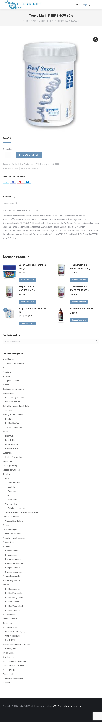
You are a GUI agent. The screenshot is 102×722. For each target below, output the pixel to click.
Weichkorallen (11, 504)
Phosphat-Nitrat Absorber (14, 538)
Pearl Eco (9, 419)
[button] (95, 39)
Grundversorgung (12, 636)
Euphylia (11, 487)
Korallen (6, 474)
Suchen (96, 341)
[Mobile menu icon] (96, 4)
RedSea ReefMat (12, 423)
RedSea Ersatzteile (13, 593)
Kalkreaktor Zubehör (11, 470)
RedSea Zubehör (12, 610)
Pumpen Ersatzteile (11, 576)
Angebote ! (7, 372)
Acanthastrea (14, 482)
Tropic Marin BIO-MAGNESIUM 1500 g (80, 267)
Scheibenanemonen (16, 508)
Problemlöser (8, 542)
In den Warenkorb (28, 155)
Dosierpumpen (11, 551)
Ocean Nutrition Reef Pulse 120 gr (32, 267)
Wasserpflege (9, 670)
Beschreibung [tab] (9, 196)
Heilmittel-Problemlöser (13, 457)
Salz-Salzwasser (10, 614)
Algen (5, 368)
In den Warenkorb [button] (27, 280)
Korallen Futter (17, 164)
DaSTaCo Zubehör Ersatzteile (16, 406)
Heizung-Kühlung (10, 465)
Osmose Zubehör (13, 534)
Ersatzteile (7, 410)
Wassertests (8, 674)
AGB (54, 706)
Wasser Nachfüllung (14, 521)
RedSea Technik (12, 602)
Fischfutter (10, 436)
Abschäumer (8, 359)
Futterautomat (11, 444)
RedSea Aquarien (12, 589)
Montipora (12, 499)
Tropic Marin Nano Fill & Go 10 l (32, 310)
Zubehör (6, 682)
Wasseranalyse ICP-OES (13, 665)
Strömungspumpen (13, 572)
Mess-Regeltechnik (11, 517)
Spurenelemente (10, 627)
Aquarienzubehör (12, 380)
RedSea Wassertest (14, 606)
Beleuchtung (8, 393)
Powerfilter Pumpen (14, 563)
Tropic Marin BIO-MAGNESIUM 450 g (79, 288)
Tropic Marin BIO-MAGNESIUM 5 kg (27, 288)
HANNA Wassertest (14, 678)
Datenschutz (63, 706)
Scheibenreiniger (10, 619)
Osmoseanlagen (10, 529)
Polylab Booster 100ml (81, 308)
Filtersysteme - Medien (13, 414)
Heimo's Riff (8, 461)
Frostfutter (10, 440)
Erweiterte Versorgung (15, 631)
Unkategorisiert (9, 657)
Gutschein (7, 453)
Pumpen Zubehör (12, 568)
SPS (7, 495)
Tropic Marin (28, 164)
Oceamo (6, 525)
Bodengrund (10, 648)
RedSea (6, 585)
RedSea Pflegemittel (14, 597)
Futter (17, 168)
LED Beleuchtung (12, 402)
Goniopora (12, 491)
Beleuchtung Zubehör (14, 397)
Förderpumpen (11, 555)
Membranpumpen (13, 559)
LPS (7, 478)
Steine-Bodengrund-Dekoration (16, 644)
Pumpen (6, 546)
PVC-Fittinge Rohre (11, 580)
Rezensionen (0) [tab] (10, 203)
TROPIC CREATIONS (14, 427)
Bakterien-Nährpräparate (13, 389)
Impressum (76, 706)
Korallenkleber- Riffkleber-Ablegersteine (20, 512)
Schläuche (7, 623)
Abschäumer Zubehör (14, 363)
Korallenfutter (25, 168)
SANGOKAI (10, 640)
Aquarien (6, 376)
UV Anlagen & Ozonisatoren (15, 661)
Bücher (6, 385)
